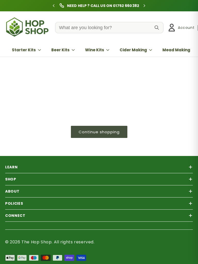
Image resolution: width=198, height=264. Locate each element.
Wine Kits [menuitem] (94, 50)
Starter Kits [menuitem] (24, 50)
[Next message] (144, 5)
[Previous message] (53, 5)
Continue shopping (99, 132)
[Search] (157, 27)
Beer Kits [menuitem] (60, 50)
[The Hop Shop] (28, 27)
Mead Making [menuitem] (176, 50)
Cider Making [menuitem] (133, 50)
